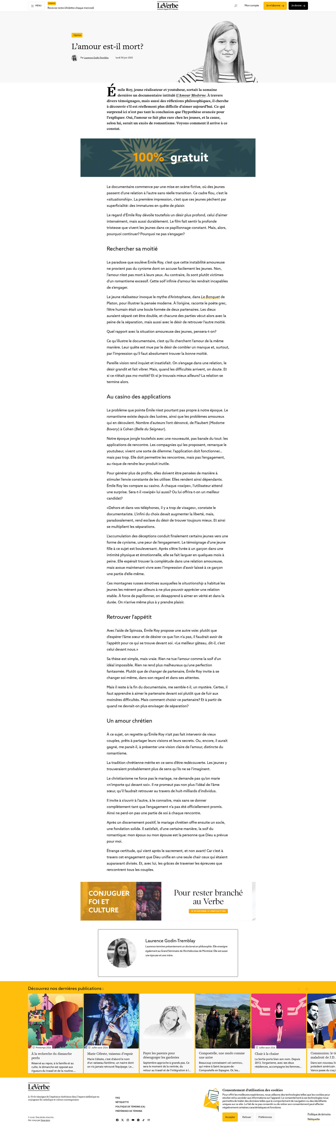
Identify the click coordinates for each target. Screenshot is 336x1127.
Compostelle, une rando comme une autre (222, 1055)
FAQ (117, 1098)
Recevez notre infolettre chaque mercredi (71, 8)
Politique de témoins (319, 1114)
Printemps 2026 (43, 1048)
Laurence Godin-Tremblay (96, 58)
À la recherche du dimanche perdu (51, 1055)
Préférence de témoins (128, 1111)
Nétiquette (122, 1102)
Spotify (138, 1120)
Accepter (230, 1117)
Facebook (117, 1120)
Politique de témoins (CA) (130, 1107)
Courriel (148, 1120)
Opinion (77, 35)
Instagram (128, 1120)
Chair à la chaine (267, 1053)
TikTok (143, 1120)
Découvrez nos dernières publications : (66, 989)
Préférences (265, 1117)
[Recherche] (235, 6)
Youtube (133, 1120)
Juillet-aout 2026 (100, 1048)
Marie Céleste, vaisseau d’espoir (110, 1053)
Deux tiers (45, 1120)
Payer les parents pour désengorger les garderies (161, 1055)
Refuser (246, 1117)
